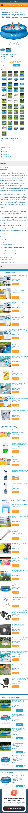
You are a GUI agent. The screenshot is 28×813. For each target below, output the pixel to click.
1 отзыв (19, 784)
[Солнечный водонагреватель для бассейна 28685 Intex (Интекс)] (5, 575)
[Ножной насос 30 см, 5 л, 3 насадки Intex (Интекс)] (5, 548)
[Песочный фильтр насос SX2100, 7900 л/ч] (5, 280)
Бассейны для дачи (7, 156)
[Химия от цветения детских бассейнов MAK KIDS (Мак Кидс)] (5, 448)
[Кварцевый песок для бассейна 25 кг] (5, 374)
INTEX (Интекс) (13, 54)
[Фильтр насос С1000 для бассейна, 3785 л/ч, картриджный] (5, 294)
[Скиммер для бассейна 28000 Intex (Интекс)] (5, 348)
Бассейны (5, 151)
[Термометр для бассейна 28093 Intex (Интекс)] (5, 535)
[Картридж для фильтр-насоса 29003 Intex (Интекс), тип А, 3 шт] (5, 334)
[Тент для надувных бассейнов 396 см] (5, 588)
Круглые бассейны (7, 153)
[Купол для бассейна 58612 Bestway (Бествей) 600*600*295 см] (5, 642)
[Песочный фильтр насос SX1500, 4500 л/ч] (5, 307)
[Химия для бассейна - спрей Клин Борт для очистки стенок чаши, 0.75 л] (5, 475)
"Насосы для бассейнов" (11, 250)
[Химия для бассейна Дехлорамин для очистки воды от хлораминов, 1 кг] (5, 415)
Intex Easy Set (6, 154)
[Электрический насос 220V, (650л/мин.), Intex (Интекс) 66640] (5, 683)
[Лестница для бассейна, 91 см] (5, 602)
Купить (17, 65)
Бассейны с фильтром (8, 158)
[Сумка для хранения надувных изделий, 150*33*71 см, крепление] (5, 562)
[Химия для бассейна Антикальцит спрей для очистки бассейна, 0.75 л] (5, 488)
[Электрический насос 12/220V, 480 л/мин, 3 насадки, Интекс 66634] (5, 615)
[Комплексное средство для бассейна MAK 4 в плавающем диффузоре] (5, 461)
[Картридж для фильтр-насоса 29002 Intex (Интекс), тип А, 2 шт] (5, 401)
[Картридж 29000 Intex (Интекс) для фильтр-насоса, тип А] (5, 321)
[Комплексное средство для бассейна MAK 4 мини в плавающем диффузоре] (5, 434)
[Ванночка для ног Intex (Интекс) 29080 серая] (5, 669)
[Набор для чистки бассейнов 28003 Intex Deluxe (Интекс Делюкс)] (5, 361)
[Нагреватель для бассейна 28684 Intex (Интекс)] (5, 521)
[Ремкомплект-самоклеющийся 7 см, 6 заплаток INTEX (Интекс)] (5, 508)
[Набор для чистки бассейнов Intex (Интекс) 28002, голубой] (5, 656)
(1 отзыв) (15, 145)
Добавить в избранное (6, 140)
